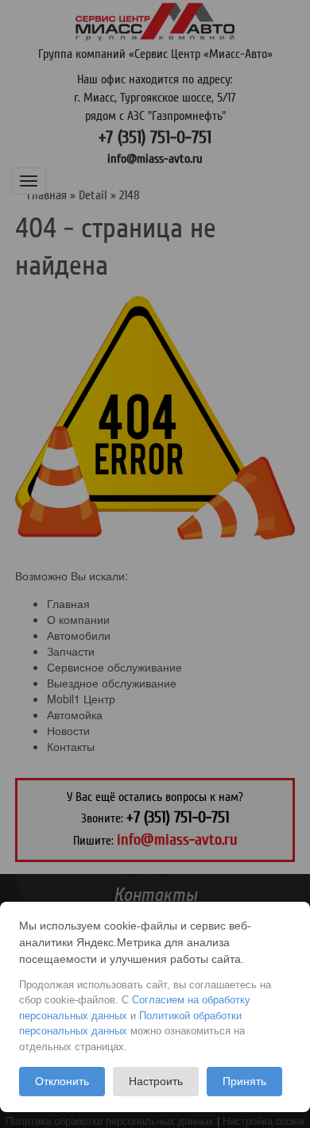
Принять (244, 1081)
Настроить (156, 1081)
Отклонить (62, 1081)
